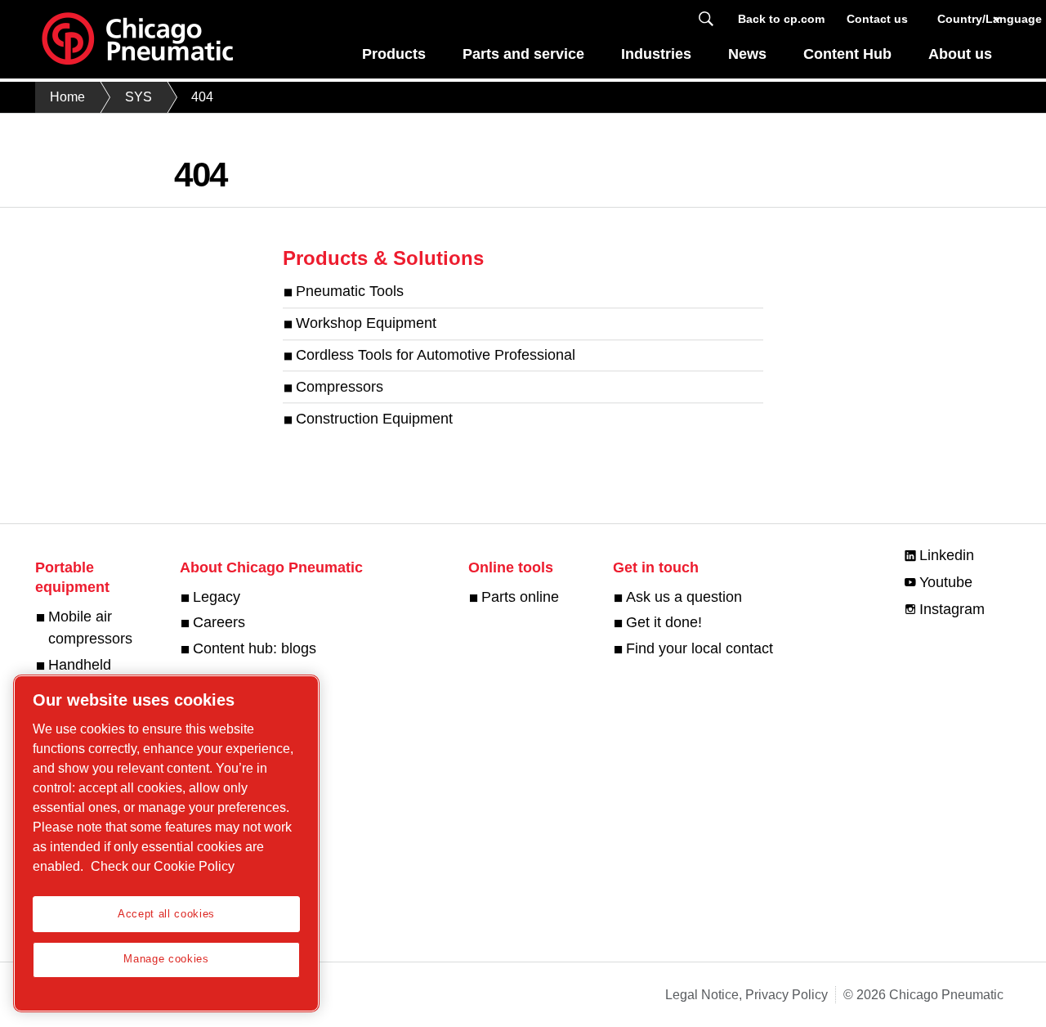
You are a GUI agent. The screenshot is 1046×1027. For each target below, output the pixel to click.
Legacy (216, 597)
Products (394, 54)
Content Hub (847, 54)
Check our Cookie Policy (163, 866)
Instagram (952, 609)
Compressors (339, 387)
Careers (219, 622)
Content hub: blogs (254, 648)
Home (67, 97)
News (747, 54)
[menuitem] (394, 58)
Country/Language (970, 18)
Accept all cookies (166, 914)
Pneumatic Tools (350, 292)
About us (960, 54)
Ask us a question (684, 597)
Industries (656, 54)
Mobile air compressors (90, 627)
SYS (138, 97)
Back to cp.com (781, 18)
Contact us (877, 18)
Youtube (945, 582)
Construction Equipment (374, 418)
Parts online (520, 597)
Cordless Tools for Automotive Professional (435, 355)
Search (706, 19)
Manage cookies (165, 959)
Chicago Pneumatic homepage (137, 39)
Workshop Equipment (366, 324)
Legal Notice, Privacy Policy (746, 995)
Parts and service (523, 54)
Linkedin (946, 555)
